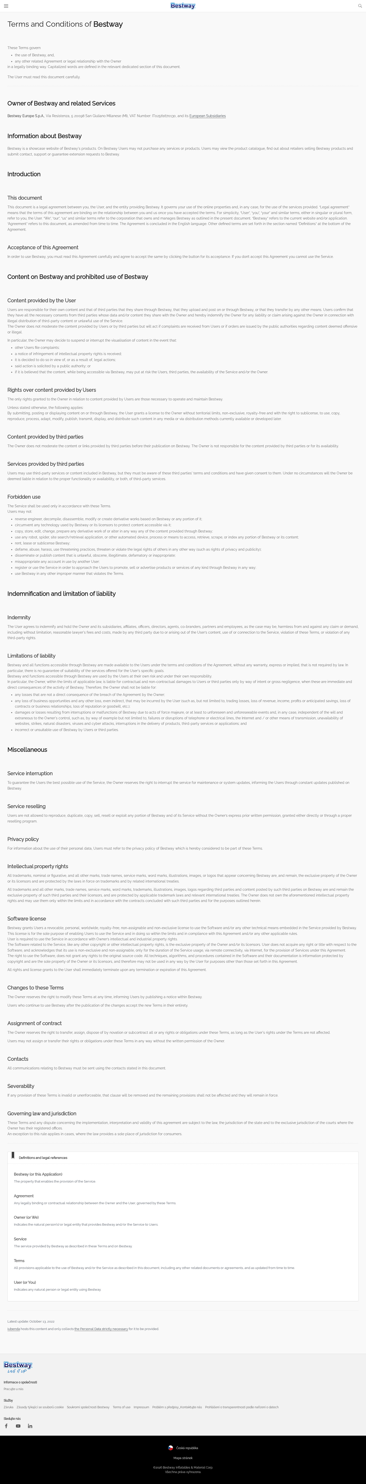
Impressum (141, 1407)
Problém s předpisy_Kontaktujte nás (177, 1407)
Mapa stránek (183, 1458)
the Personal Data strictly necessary (101, 1329)
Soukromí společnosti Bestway (88, 1407)
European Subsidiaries (207, 116)
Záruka (8, 1407)
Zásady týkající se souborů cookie (40, 1407)
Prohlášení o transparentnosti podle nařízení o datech (242, 1407)
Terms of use (121, 1407)
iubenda (13, 1329)
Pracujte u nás (13, 1389)
